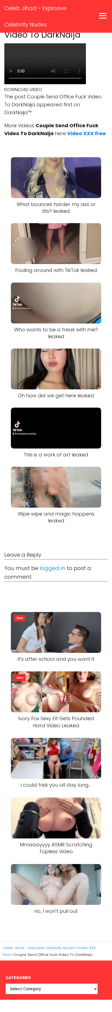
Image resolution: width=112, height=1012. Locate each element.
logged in (52, 568)
